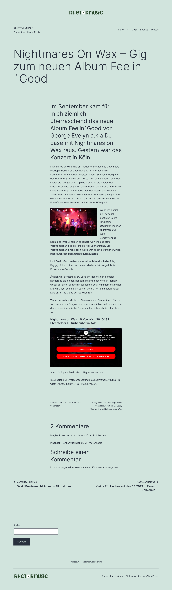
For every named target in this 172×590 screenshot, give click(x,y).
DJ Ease (117, 406)
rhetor (57, 406)
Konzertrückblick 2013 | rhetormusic (82, 443)
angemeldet (67, 467)
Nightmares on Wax (113, 409)
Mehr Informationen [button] (86, 344)
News (121, 29)
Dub (109, 402)
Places (155, 29)
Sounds (144, 29)
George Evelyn (96, 409)
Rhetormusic (23, 28)
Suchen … (18, 525)
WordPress (152, 576)
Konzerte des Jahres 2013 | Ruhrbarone (84, 435)
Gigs (134, 29)
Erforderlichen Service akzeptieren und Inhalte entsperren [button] (86, 356)
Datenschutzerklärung (113, 576)
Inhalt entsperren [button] (86, 349)
